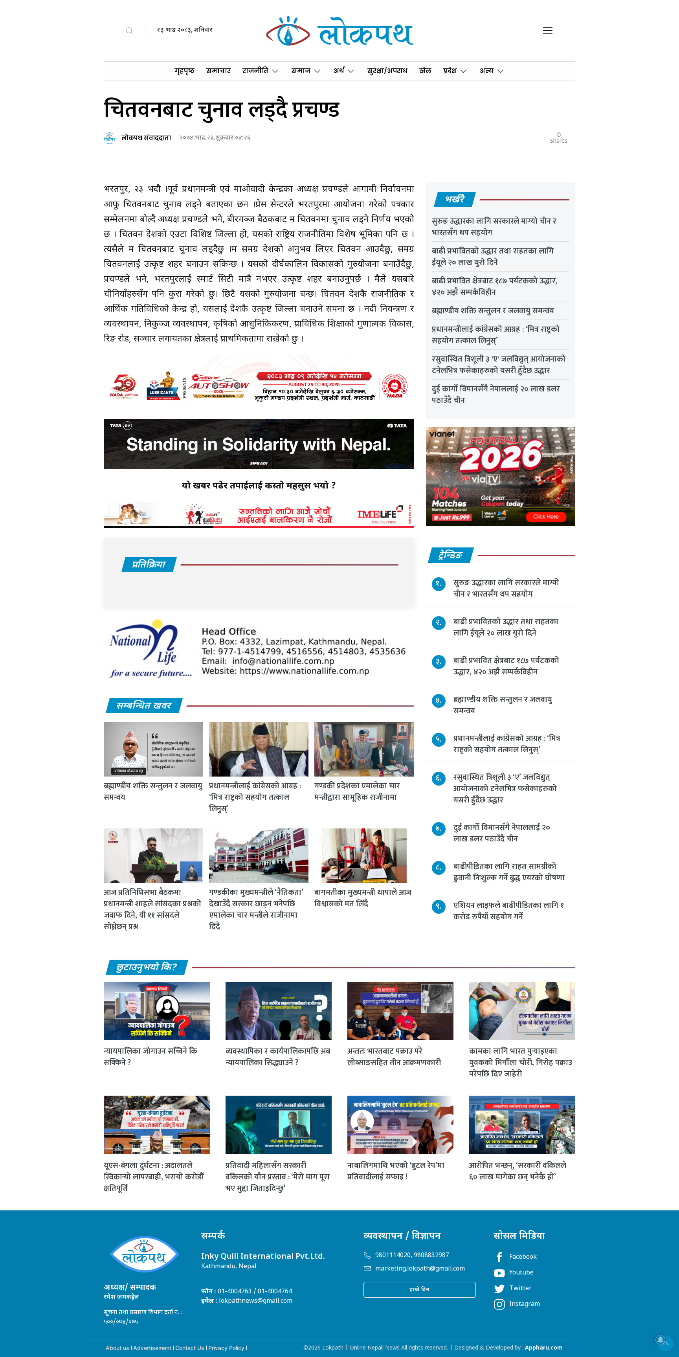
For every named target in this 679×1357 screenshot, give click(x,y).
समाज (301, 70)
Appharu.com (544, 1348)
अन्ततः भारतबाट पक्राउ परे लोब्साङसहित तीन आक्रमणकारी (394, 1057)
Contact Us (189, 1347)
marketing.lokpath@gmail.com (420, 1269)
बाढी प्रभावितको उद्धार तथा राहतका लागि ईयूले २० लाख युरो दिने (493, 256)
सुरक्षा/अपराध (387, 70)
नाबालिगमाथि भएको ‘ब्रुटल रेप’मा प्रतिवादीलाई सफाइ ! (395, 1171)
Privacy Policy (226, 1347)
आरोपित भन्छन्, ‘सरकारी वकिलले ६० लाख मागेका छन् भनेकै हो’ (517, 1171)
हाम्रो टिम (419, 1289)
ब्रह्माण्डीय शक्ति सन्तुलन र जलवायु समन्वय (153, 791)
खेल (425, 70)
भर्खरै (454, 200)
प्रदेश (450, 70)
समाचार (218, 70)
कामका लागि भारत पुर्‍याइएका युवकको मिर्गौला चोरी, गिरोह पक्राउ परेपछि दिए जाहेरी (520, 1063)
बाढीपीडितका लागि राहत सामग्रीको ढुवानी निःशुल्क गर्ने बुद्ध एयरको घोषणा (509, 872)
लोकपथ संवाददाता (146, 138)
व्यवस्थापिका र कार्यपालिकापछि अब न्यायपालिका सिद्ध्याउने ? (278, 1057)
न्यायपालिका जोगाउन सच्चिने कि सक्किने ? (150, 1057)
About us (117, 1347)
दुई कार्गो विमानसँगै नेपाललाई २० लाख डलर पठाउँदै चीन (496, 394)
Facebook (523, 1257)
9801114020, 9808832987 (412, 1256)
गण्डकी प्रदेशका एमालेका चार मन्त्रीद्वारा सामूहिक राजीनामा (357, 791)
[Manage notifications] (660, 1339)
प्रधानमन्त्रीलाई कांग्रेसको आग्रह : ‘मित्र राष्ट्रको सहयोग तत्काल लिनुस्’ (255, 797)
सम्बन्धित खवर (144, 706)
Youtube (521, 1273)
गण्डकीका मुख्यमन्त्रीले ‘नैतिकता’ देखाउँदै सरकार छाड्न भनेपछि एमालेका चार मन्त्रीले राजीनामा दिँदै (256, 909)
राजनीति (255, 70)
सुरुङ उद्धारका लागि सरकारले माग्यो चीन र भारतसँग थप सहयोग (494, 227)
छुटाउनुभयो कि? (146, 968)
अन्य (487, 70)
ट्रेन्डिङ (450, 555)
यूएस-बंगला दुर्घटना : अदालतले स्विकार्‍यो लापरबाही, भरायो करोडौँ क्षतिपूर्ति (154, 1177)
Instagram (524, 1304)
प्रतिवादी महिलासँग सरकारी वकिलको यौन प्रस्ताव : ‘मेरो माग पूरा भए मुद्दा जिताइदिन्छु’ (278, 1177)
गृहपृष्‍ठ (184, 70)
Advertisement (152, 1347)
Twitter (520, 1289)
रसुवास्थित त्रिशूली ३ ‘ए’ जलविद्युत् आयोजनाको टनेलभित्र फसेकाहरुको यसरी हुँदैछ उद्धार (505, 789)
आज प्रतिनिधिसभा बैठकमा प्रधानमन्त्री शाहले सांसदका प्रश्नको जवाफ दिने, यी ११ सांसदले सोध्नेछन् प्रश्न (152, 909)
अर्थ (339, 70)
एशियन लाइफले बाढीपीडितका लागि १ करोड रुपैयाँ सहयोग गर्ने (508, 911)
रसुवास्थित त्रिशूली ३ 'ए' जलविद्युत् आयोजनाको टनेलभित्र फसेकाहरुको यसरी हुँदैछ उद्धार (498, 365)
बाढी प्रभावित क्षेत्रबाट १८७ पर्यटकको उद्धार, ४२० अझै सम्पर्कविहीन (495, 286)
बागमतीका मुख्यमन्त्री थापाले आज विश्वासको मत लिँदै (362, 898)
